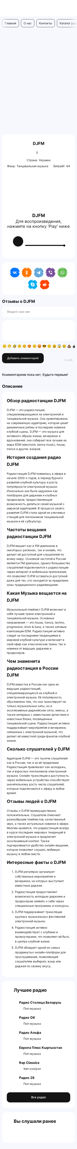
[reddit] (44, 284)
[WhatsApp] (62, 272)
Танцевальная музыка (32, 166)
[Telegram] (39, 272)
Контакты (45, 23)
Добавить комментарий (23, 358)
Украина (45, 160)
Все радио (38, 1097)
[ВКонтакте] (15, 272)
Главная (10, 23)
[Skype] (33, 284)
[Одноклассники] (27, 272)
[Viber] (50, 272)
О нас (28, 23)
